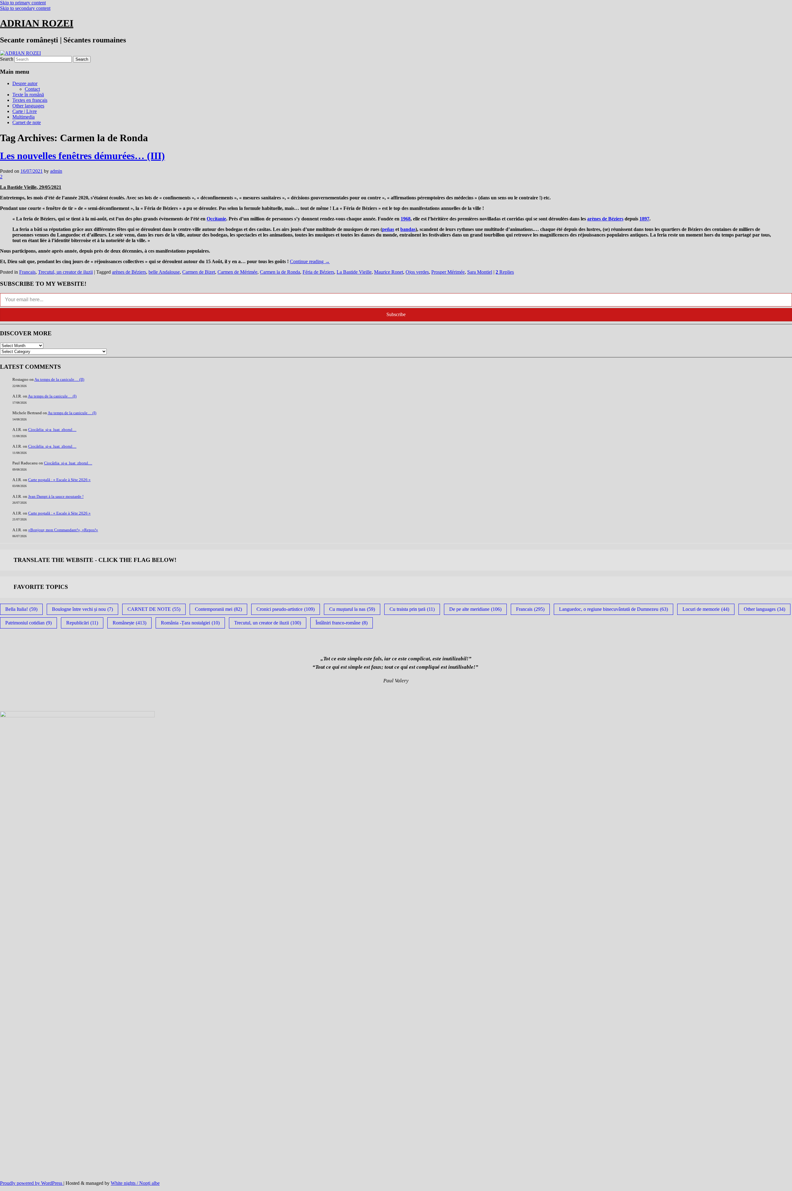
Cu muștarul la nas (352, 609)
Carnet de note (26, 122)
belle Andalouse (164, 272)
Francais (27, 272)
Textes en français (29, 100)
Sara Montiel (479, 272)
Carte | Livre (24, 111)
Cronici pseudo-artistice (285, 609)
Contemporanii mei (218, 609)
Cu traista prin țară (412, 609)
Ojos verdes (417, 272)
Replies (505, 272)
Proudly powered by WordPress (31, 1183)
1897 (644, 218)
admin (56, 171)
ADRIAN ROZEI (36, 23)
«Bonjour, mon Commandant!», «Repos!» (63, 530)
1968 (406, 218)
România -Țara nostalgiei (190, 622)
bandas (407, 229)
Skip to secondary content (25, 8)
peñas (388, 229)
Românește (129, 622)
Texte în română (28, 94)
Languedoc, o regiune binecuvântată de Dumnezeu (613, 609)
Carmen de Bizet (198, 272)
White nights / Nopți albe (135, 1183)
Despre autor (24, 83)
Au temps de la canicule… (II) (59, 379)
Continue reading (310, 261)
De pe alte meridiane (475, 609)
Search (6, 59)
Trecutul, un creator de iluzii (65, 272)
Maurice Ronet (388, 272)
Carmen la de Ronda (280, 272)
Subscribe (396, 314)
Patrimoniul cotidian (28, 622)
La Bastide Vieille (354, 272)
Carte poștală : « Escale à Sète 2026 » (59, 479)
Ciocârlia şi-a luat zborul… (52, 429)
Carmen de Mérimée (237, 272)
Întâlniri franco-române (342, 622)
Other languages (28, 105)
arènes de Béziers (605, 218)
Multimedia (23, 117)
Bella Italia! (21, 609)
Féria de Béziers (318, 272)
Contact (32, 89)
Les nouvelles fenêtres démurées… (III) (82, 155)
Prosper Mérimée (448, 272)
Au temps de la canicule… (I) (52, 396)
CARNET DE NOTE (153, 609)
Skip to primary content (23, 2)
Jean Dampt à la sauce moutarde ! (56, 496)
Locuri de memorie (705, 609)
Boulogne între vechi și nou (82, 609)
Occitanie (216, 218)
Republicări (82, 622)
